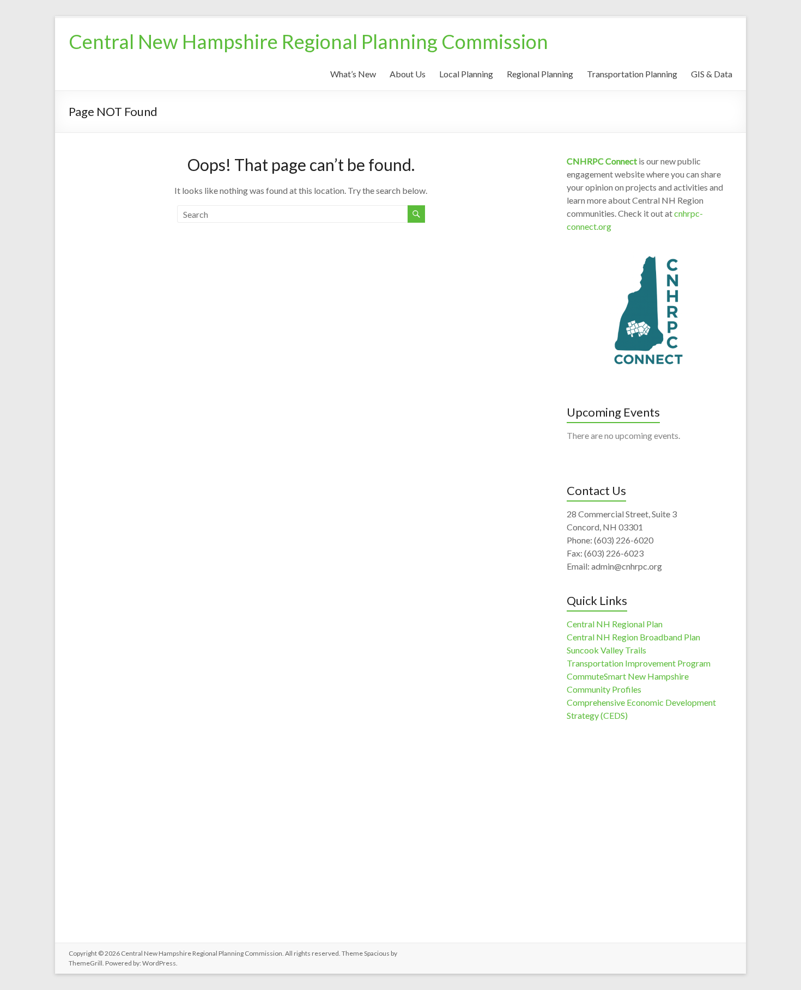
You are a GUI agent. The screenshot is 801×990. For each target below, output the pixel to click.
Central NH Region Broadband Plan (633, 637)
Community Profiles (604, 689)
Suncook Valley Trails (606, 650)
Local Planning (466, 74)
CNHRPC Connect (602, 161)
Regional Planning (540, 74)
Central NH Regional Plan (615, 624)
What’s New (353, 74)
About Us (408, 74)
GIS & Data (711, 74)
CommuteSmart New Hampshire (628, 676)
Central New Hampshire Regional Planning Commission (308, 41)
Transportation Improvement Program (639, 663)
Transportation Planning (632, 74)
